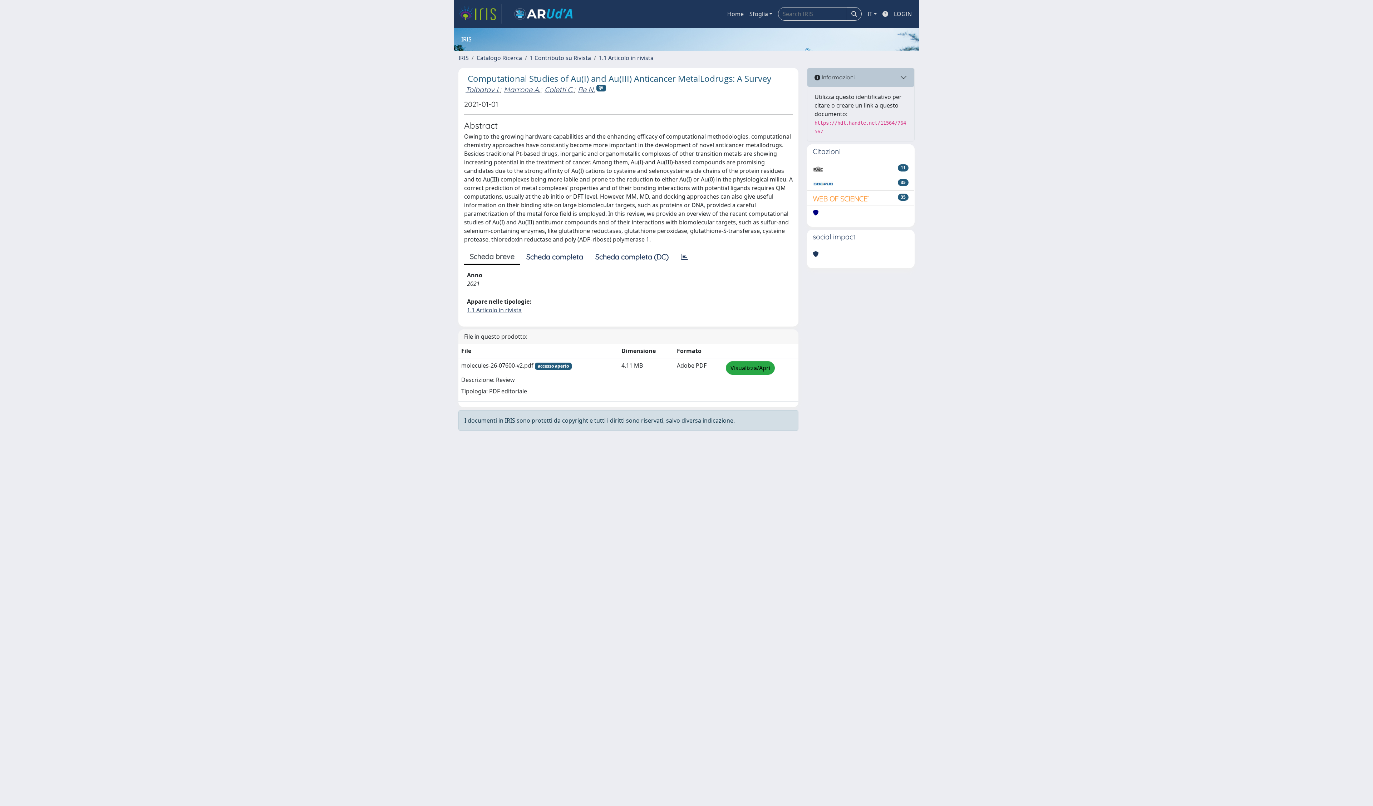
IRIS (463, 58)
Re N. (586, 89)
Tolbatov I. (483, 89)
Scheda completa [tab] (554, 256)
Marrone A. (522, 89)
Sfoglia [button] (758, 14)
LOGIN (903, 14)
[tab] (684, 256)
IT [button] (869, 14)
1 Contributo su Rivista (560, 58)
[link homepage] (480, 14)
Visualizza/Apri (750, 368)
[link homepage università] (543, 14)
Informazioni (837, 77)
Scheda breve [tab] (492, 256)
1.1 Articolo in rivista (626, 58)
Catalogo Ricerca (499, 58)
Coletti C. (559, 89)
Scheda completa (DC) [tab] (632, 256)
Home (735, 14)
